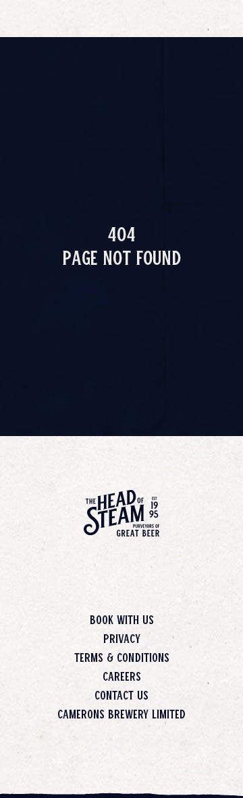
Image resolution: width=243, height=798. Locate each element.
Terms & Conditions (121, 657)
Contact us (121, 694)
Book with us (122, 619)
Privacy (121, 638)
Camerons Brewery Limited (121, 713)
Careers (122, 676)
